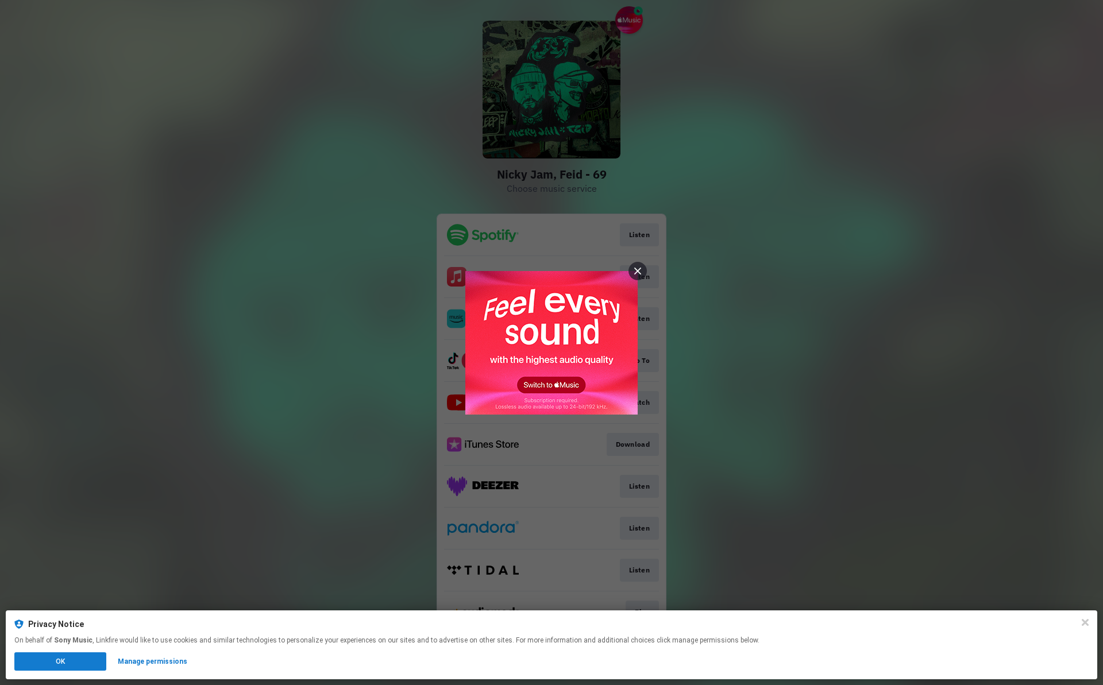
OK (60, 661)
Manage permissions (152, 661)
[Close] (1085, 622)
